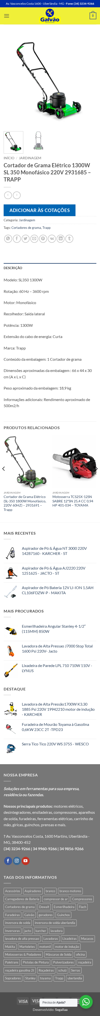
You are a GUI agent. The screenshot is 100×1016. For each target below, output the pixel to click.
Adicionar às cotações (39, 210)
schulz (62, 970)
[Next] (88, 81)
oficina (80, 954)
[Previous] (11, 81)
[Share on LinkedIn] (61, 239)
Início (9, 158)
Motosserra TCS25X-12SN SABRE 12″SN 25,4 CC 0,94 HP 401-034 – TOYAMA (72, 501)
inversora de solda (17, 923)
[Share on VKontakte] (52, 239)
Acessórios (12, 891)
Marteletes (27, 947)
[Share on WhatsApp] (8, 239)
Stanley (30, 978)
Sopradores (13, 978)
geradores (46, 915)
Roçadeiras (46, 970)
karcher (40, 931)
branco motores (70, 891)
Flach (82, 907)
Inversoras (12, 931)
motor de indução (67, 947)
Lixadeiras (69, 939)
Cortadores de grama (26, 228)
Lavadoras (50, 939)
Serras (75, 970)
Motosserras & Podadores (23, 954)
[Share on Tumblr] (69, 239)
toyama (45, 978)
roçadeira (84, 962)
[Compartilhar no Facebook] (17, 239)
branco (50, 891)
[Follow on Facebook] (8, 861)
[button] (6, 16)
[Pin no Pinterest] (43, 239)
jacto (27, 931)
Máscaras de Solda (59, 954)
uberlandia (74, 978)
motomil (45, 947)
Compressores (82, 899)
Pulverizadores (63, 962)
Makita (10, 947)
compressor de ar (56, 899)
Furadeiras (12, 915)
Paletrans (11, 962)
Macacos (87, 939)
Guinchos (63, 915)
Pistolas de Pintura (36, 962)
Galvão (29, 915)
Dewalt (44, 907)
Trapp (46, 228)
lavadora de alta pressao (22, 939)
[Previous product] (16, 195)
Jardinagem (30, 158)
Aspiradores (33, 891)
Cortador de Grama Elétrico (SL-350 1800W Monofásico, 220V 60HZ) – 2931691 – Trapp (25, 503)
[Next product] (8, 195)
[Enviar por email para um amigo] (34, 239)
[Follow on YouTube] (26, 861)
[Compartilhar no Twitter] (26, 239)
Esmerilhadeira (64, 907)
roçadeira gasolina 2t (19, 970)
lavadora (56, 931)
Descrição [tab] (13, 268)
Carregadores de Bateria (22, 899)
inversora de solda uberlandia (55, 923)
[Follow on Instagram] (17, 861)
